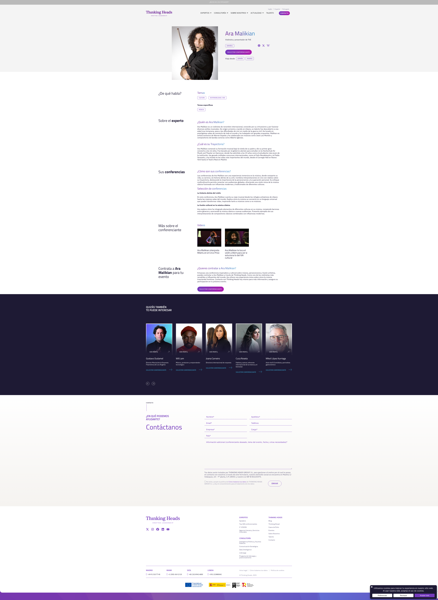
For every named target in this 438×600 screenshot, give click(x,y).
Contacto (272, 540)
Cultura (202, 98)
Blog (270, 521)
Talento (271, 537)
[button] (147, 383)
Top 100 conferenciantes (248, 524)
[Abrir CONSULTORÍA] (227, 13)
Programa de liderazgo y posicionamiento (247, 557)
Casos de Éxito (274, 527)
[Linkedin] (162, 529)
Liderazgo (242, 553)
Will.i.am (150, 358)
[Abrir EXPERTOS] (211, 13)
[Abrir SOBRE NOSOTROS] (247, 13)
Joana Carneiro (183, 358)
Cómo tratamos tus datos (237, 482)
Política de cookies (277, 570)
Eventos (271, 530)
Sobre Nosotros (274, 534)
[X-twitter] (147, 529)
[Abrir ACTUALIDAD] (263, 13)
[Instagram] (152, 529)
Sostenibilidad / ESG (217, 98)
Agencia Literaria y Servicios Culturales (249, 531)
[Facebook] (157, 529)
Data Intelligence (245, 550)
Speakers (242, 521)
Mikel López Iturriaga (246, 358)
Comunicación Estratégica (248, 546)
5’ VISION (243, 527)
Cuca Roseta (212, 358)
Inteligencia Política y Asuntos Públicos (250, 542)
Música (201, 109)
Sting (268, 358)
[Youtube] (168, 529)
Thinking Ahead (274, 524)
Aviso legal (243, 570)
